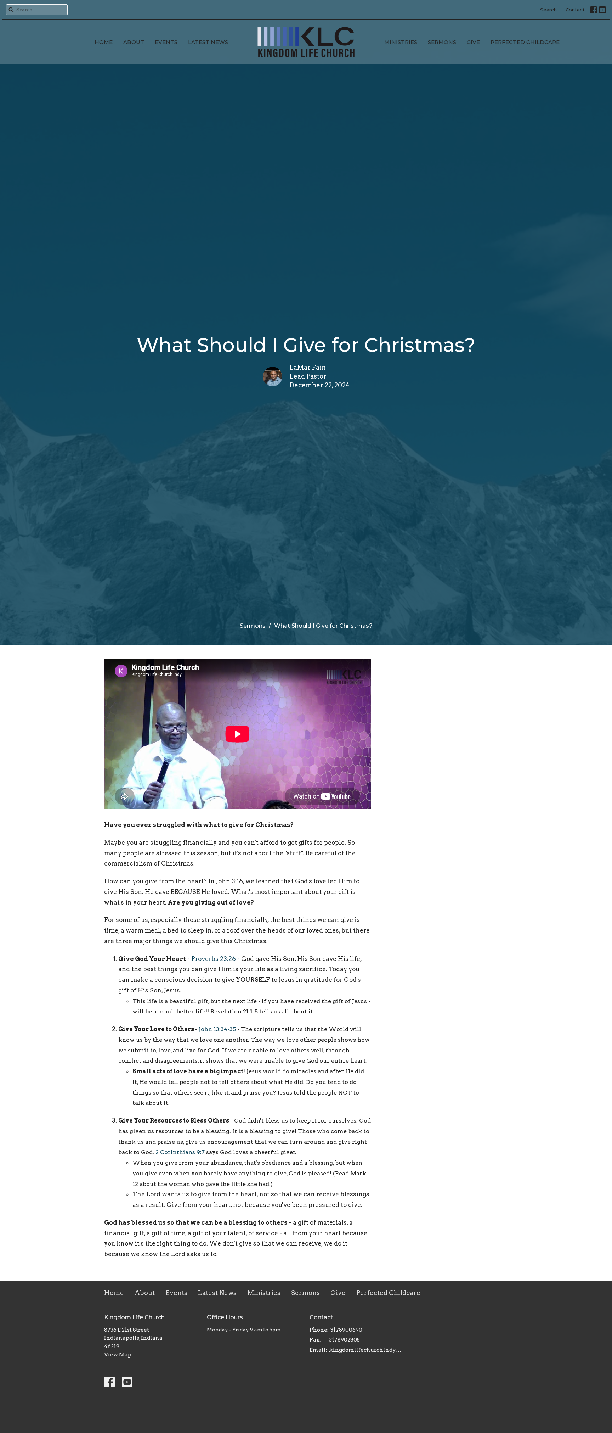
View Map (117, 1354)
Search (548, 9)
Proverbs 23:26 (213, 958)
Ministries (400, 42)
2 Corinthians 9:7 (180, 1152)
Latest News (208, 42)
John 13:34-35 (217, 1029)
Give (473, 42)
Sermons (442, 42)
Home (104, 42)
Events (166, 42)
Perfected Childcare (525, 42)
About (133, 42)
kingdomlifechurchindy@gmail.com (367, 1350)
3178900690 (346, 1330)
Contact (575, 9)
